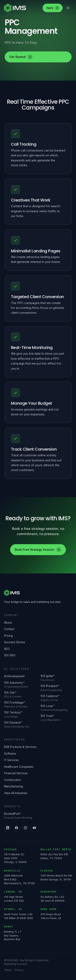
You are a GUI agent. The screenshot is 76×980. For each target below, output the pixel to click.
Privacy (19, 969)
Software (10, 753)
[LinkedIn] (7, 827)
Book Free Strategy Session (34, 549)
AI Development (14, 676)
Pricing (8, 635)
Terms (8, 969)
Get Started (17, 57)
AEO (7, 648)
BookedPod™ (18, 815)
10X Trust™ (51, 717)
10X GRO (9, 655)
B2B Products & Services (20, 747)
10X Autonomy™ (16, 684)
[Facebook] (16, 827)
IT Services (11, 760)
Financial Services (16, 773)
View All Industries (15, 793)
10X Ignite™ (48, 677)
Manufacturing (13, 786)
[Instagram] (25, 827)
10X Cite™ (12, 694)
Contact (9, 629)
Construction (12, 780)
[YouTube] (34, 827)
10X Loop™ (54, 707)
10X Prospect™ (51, 687)
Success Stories (14, 642)
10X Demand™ (16, 724)
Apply (49, 7)
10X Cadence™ (50, 698)
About (8, 622)
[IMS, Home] (38, 593)
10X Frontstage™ (16, 704)
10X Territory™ (13, 714)
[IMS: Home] (15, 8)
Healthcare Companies (18, 766)
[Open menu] (68, 8)
